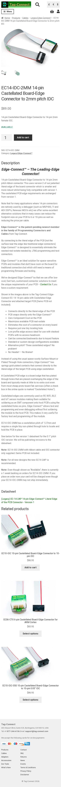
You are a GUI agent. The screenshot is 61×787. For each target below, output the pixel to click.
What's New (6, 768)
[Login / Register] (58, 11)
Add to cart (23, 137)
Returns (23, 757)
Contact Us (45, 284)
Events (23, 764)
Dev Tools (5, 764)
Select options (30, 633)
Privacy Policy (25, 771)
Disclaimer (24, 775)
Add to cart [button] (30, 567)
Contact (23, 750)
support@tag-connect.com (36, 731)
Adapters (4, 757)
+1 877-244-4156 (12, 731)
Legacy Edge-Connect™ (41, 18)
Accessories (6, 760)
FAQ (22, 753)
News (22, 760)
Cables (25, 18)
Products (16, 18)
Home (7, 18)
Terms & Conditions (28, 768)
